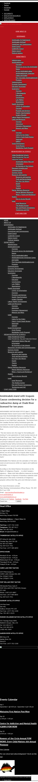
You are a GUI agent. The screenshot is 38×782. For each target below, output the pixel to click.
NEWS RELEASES (9, 20)
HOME (17, 31)
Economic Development (19, 84)
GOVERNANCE (21, 36)
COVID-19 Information (23, 106)
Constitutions (20, 97)
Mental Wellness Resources (20, 190)
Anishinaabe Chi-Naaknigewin (21, 40)
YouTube (25, 499)
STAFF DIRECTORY (21, 213)
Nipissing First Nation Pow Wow (15, 711)
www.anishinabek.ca (6, 495)
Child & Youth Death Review (25, 137)
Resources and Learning (19, 175)
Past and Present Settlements (25, 208)
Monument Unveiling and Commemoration (21, 348)
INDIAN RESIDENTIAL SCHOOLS (21, 151)
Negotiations (20, 102)
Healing (18, 188)
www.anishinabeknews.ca (8, 497)
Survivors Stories (17, 173)
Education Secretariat (19, 86)
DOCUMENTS (8, 14)
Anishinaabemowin (18, 62)
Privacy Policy (7, 780)
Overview (19, 64)
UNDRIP (18, 141)
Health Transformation (23, 113)
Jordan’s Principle (21, 115)
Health (18, 184)
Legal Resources (21, 203)
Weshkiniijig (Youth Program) (24, 148)
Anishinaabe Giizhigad (19, 42)
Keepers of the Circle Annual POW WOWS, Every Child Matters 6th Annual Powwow (18, 741)
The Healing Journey (22, 206)
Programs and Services (23, 111)
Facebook (18, 499)
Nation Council (16, 51)
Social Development (18, 143)
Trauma (18, 186)
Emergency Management (23, 126)
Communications (17, 82)
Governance (15, 89)
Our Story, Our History (22, 181)
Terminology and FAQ (22, 210)
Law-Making (19, 100)
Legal (13, 130)
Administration (16, 60)
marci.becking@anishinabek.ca (14, 492)
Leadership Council (18, 49)
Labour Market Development (21, 117)
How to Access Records (23, 199)
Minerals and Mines (22, 128)
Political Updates (17, 53)
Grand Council (16, 46)
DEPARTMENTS (21, 57)
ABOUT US (23, 31)
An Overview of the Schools (24, 166)
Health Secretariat (18, 104)
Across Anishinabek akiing (24, 71)
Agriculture (19, 124)
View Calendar (4, 749)
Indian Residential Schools (20, 155)
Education (19, 95)
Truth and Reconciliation (23, 179)
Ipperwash (19, 139)
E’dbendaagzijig (21, 93)
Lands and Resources (18, 119)
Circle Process (20, 146)
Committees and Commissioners (21, 44)
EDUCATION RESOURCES (12, 16)
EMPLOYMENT (9, 18)
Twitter (11, 499)
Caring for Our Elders (22, 135)
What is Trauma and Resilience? (26, 195)
